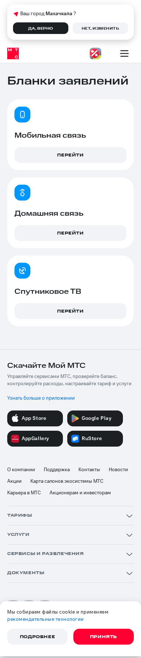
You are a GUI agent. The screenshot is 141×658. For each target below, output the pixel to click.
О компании (21, 469)
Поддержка (57, 469)
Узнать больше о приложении (41, 398)
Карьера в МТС (24, 492)
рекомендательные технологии (45, 619)
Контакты (89, 469)
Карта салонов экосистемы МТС (66, 481)
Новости (118, 469)
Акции (14, 481)
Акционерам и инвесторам (80, 492)
